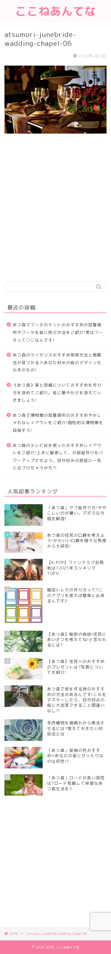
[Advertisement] (55, 215)
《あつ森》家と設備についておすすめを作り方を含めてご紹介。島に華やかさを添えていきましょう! (57, 392)
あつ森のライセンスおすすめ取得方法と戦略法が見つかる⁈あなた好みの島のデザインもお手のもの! (57, 362)
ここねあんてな (55, 11)
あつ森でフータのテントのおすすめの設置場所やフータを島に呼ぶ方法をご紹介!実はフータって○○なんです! (58, 332)
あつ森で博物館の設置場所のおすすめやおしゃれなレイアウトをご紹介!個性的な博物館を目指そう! (58, 422)
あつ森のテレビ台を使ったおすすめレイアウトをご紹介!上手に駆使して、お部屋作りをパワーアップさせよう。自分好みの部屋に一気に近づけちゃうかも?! (58, 456)
